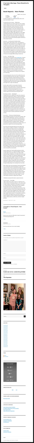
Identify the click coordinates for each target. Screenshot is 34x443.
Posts (5, 355)
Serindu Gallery (6, 430)
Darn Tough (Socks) (7, 409)
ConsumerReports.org (7, 419)
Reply (4, 228)
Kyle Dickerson (5, 200)
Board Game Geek (6, 398)
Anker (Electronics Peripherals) (8, 410)
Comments (6, 356)
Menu (5, 8)
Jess (16, 389)
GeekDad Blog (19, 57)
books (14, 200)
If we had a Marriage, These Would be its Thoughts (10, 440)
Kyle (12, 389)
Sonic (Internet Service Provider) (9, 407)
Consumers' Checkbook (7, 420)
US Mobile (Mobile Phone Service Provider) (11, 408)
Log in (4, 437)
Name (4, 253)
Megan (4, 211)
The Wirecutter (6, 422)
